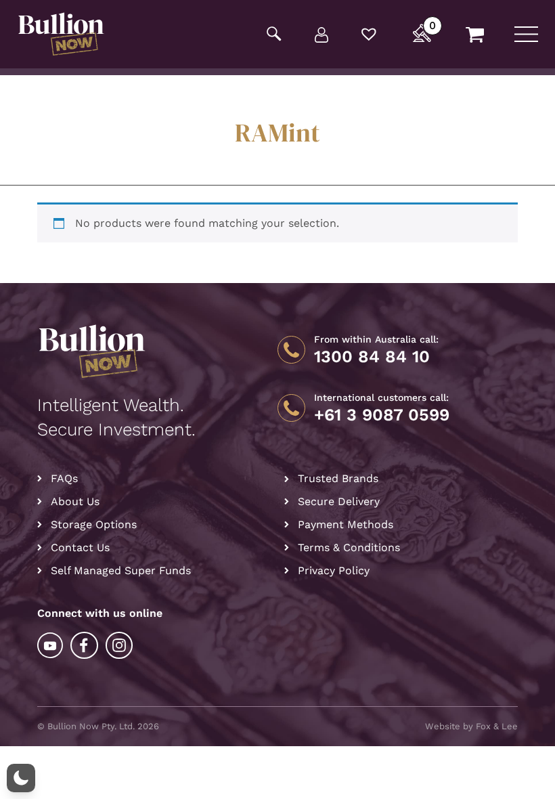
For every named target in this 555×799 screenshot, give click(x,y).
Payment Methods (345, 524)
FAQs (64, 478)
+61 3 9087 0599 (381, 415)
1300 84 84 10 (372, 357)
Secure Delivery (339, 501)
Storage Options (94, 524)
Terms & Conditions (349, 547)
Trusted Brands (338, 478)
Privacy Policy (334, 570)
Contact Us (80, 547)
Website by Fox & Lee (471, 726)
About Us (75, 501)
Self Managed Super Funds (121, 570)
